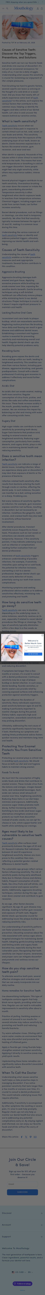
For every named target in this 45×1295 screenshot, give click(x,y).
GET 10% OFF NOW (33, 654)
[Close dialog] (42, 635)
